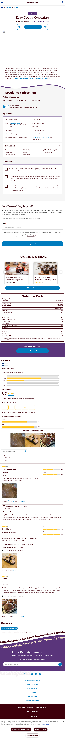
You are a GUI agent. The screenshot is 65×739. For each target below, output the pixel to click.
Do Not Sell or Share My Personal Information (32, 707)
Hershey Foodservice (32, 700)
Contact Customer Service (32, 351)
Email (4, 223)
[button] (6, 106)
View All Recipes (32, 288)
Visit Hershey (32, 692)
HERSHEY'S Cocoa (14, 123)
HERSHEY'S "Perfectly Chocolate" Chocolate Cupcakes (29, 78)
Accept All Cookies (41, 729)
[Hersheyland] (2, 7)
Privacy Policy (31, 236)
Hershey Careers (32, 696)
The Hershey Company (32, 684)
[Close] (63, 721)
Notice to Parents (32, 712)
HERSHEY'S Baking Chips (41, 137)
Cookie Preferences (33, 735)
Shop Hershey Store (32, 688)
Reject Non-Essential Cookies (21, 729)
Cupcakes (32, 13)
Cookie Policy (45, 724)
